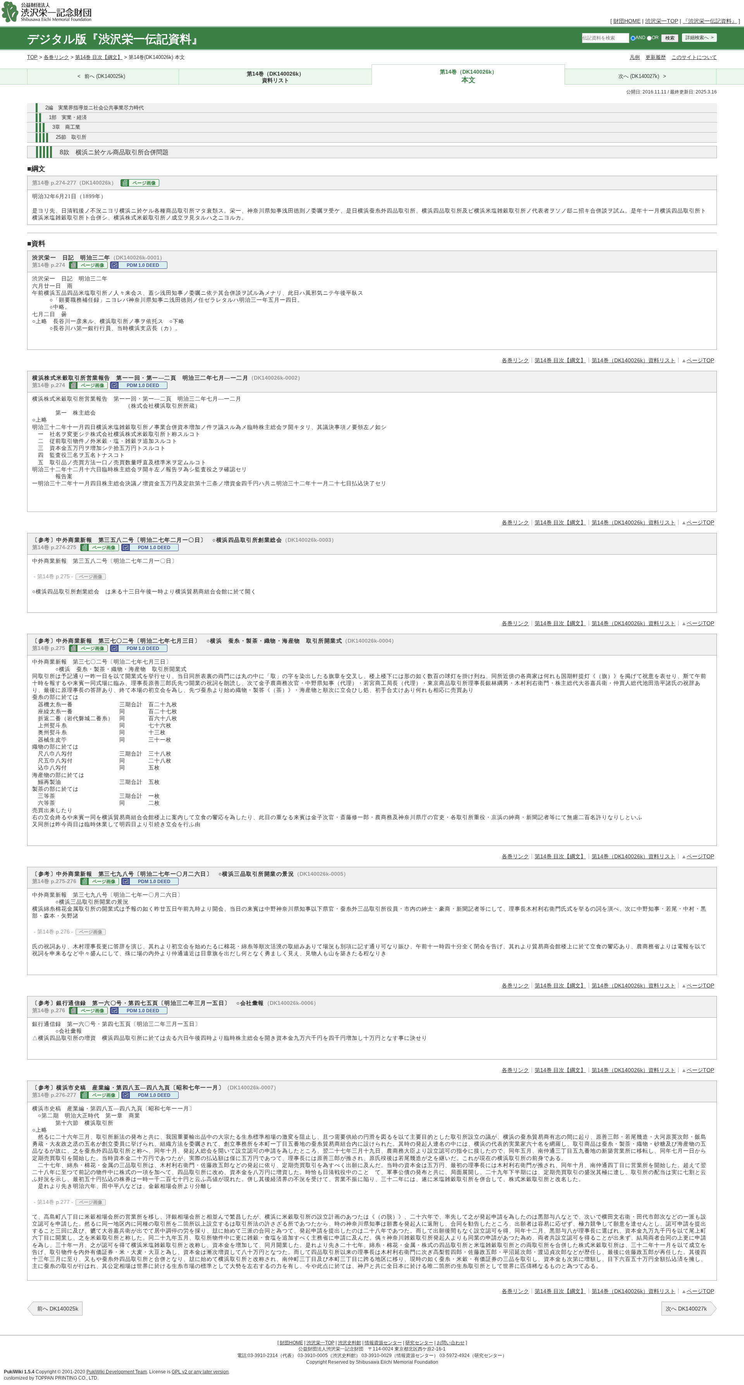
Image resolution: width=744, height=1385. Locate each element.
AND (641, 37)
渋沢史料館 (349, 1342)
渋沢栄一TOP (661, 21)
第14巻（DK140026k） (275, 77)
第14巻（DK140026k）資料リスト (633, 360)
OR (655, 37)
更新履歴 (656, 57)
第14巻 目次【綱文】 (98, 57)
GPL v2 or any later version (200, 1372)
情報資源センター (383, 1342)
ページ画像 (144, 183)
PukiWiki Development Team (116, 1372)
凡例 (635, 57)
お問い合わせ (451, 1342)
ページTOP (700, 360)
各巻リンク (56, 57)
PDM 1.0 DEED (143, 265)
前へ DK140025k (57, 1308)
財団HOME (627, 21)
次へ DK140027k (686, 1308)
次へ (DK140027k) (638, 76)
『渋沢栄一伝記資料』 (710, 21)
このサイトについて (694, 57)
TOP (32, 57)
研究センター (419, 1342)
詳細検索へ (697, 37)
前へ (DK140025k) (104, 76)
